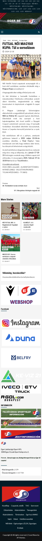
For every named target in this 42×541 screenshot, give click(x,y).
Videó (15, 519)
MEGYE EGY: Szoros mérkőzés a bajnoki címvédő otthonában (9, 256)
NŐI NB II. (35, 3)
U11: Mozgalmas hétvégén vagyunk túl (27, 189)
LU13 (13, 11)
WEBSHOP (28, 11)
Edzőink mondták (26, 519)
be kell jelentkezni (27, 277)
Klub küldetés (8, 514)
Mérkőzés (14, 215)
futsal (4, 40)
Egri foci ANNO (32, 514)
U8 (16, 3)
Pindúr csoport (26, 3)
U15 (26, 1)
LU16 (29, 9)
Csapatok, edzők (17, 506)
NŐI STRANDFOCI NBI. (10, 9)
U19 (19, 1)
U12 (38, 1)
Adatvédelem (20, 510)
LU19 (20, 9)
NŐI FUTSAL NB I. (15, 6)
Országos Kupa (23, 40)
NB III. (5, 1)
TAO (27, 506)
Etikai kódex (8, 510)
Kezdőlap (5, 506)
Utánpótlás (31, 217)
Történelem (19, 514)
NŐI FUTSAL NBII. (27, 6)
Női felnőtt (14, 40)
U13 (34, 1)
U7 (19, 3)
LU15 (34, 9)
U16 (22, 1)
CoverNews (32, 535)
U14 (30, 1)
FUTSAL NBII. (12, 1)
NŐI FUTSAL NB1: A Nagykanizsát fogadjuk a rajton (10, 225)
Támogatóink (32, 510)
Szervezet (34, 506)
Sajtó (10, 519)
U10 (10, 3)
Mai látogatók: (8, 470)
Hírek (9, 40)
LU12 (17, 11)
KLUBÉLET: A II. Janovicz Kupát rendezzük (28, 225)
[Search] (39, 32)
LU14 (38, 9)
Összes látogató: (9, 473)
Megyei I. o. (10, 247)
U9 (13, 3)
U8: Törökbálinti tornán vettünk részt (14, 184)
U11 (6, 3)
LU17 (25, 9)
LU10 (22, 11)
